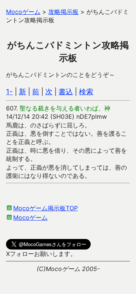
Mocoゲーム (30, 217)
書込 (66, 91)
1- (9, 91)
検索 (86, 91)
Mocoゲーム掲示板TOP (45, 208)
